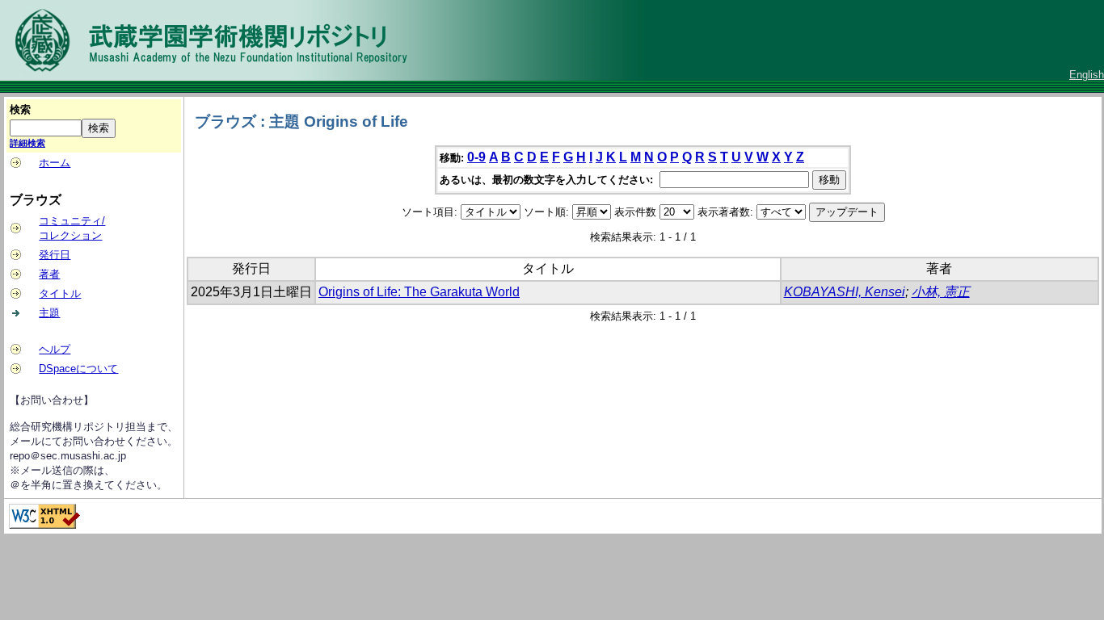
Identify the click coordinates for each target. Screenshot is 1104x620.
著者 (49, 274)
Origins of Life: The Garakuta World (419, 292)
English (1086, 75)
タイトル (60, 293)
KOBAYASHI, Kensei (844, 292)
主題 (49, 313)
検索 (20, 109)
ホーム (54, 163)
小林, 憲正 (941, 292)
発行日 (54, 255)
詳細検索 (27, 143)
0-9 (476, 157)
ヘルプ (54, 349)
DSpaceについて (78, 368)
